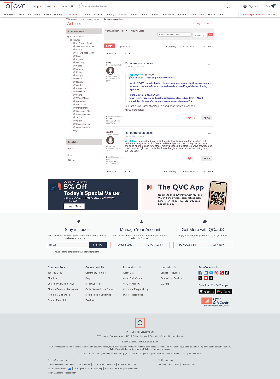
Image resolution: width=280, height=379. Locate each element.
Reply (207, 117)
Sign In (200, 23)
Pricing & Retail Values (80, 364)
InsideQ (79, 49)
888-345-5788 (55, 272)
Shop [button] (36, 6)
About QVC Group (132, 278)
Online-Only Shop (53, 14)
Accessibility (70, 373)
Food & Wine (197, 14)
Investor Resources (133, 294)
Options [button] (209, 64)
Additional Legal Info (127, 364)
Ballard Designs (140, 336)
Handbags (81, 62)
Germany (162, 364)
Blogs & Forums (77, 19)
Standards (71, 159)
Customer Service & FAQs (61, 283)
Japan (177, 364)
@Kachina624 (136, 77)
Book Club (81, 101)
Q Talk (79, 120)
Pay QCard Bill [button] (187, 244)
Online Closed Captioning (104, 364)
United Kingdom (189, 364)
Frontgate (154, 336)
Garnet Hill (165, 336)
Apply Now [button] (218, 244)
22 (115, 161)
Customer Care (83, 127)
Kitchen (182, 14)
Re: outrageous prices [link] (113, 19)
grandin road (177, 336)
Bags (144, 14)
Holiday (79, 81)
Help (209, 23)
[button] (246, 6)
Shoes (134, 14)
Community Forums (95, 272)
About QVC (129, 272)
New (21, 14)
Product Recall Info (57, 300)
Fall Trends (34, 14)
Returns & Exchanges (59, 294)
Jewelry (123, 14)
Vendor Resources (170, 272)
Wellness (97, 19)
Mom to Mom (82, 107)
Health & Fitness (216, 14)
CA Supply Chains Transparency (88, 369)
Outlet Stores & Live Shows (99, 289)
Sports (79, 94)
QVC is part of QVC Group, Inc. (110, 336)
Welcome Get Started (85, 46)
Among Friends (83, 114)
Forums (89, 19)
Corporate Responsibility (135, 289)
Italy (170, 364)
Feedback (90, 300)
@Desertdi (136, 74)
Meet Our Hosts (93, 283)
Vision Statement (55, 373)
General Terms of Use (148, 341)
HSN (128, 336)
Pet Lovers (81, 104)
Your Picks (9, 14)
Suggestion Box (83, 123)
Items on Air (67, 6)
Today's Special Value (86, 52)
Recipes (80, 75)
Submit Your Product (171, 278)
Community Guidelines (58, 364)
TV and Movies (82, 98)
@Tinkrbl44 (131, 141)
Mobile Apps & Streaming (98, 294)
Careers (165, 283)
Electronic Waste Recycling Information (122, 369)
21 (115, 120)
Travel (79, 117)
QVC (68, 19)
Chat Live (52, 278)
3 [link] (129, 53)
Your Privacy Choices (57, 369)
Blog (87, 278)
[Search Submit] (227, 6)
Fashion (98, 14)
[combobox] (151, 6)
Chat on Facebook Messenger (63, 289)
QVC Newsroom (131, 283)
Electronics (168, 14)
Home (155, 14)
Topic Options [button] (124, 46)
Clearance (72, 14)
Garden (86, 14)
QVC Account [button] (155, 244)
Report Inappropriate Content (114, 117)
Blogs (75, 130)
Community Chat (83, 111)
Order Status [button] (125, 244)
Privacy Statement (130, 341)
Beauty (110, 14)
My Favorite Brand (84, 43)
